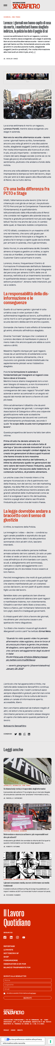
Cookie (13, 1030)
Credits (20, 1030)
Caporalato (7, 785)
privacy (33, 993)
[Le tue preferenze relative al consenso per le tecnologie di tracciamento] (50, 1041)
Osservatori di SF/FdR (15, 964)
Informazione (18, 879)
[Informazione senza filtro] (27, 1011)
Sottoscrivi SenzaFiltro (15, 726)
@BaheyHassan (40, 657)
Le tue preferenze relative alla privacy (25, 1039)
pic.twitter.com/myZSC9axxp (20, 660)
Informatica (17, 785)
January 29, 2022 (14, 669)
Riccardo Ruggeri (13, 895)
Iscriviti (27, 998)
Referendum (15, 831)
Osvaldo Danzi (12, 59)
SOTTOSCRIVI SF (11, 953)
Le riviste (8, 950)
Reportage (9, 946)
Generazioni (8, 879)
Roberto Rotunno (13, 847)
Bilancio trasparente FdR (17, 967)
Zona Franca (16, 17)
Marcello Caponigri (14, 798)
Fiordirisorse (11, 960)
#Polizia (28, 657)
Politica (7, 831)
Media (26, 879)
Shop (6, 957)
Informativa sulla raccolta (14, 1043)
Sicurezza (7, 17)
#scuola (19, 657)
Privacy (6, 1030)
